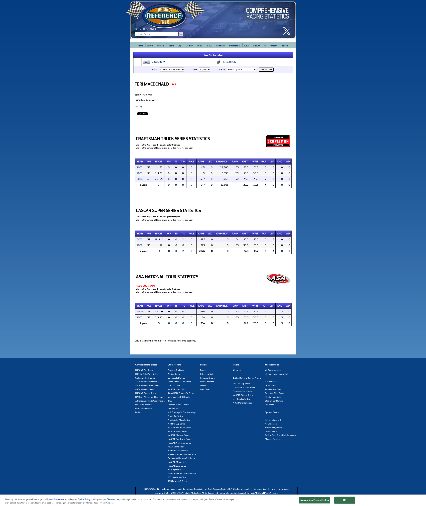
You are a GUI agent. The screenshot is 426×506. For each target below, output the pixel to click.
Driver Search (146, 29)
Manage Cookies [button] (272, 439)
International (234, 46)
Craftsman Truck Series (145, 378)
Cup (180, 46)
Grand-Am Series (175, 416)
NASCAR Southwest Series (179, 439)
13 (159, 251)
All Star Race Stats (273, 397)
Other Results (174, 364)
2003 (139, 173)
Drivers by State (207, 374)
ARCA (209, 46)
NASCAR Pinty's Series (243, 395)
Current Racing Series (146, 364)
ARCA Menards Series (144, 389)
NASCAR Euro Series (177, 466)
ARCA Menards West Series (147, 382)
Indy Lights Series (176, 470)
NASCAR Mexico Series (178, 462)
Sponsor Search (272, 412)
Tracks (171, 46)
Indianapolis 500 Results (179, 397)
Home (140, 46)
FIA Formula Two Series (178, 450)
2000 (140, 311)
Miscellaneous (272, 364)
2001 (139, 239)
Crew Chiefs (205, 389)
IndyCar (256, 46)
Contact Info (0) (229, 62)
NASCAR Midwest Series (178, 435)
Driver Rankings (207, 382)
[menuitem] (281, 424)
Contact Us (270, 405)
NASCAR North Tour (177, 389)
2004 (140, 179)
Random (284, 46)
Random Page (271, 382)
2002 (139, 167)
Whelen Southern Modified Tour (182, 454)
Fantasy (273, 46)
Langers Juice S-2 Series (178, 405)
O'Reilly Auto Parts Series (146, 374)
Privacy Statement (273, 420)
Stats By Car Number (274, 401)
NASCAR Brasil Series (177, 431)
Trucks (199, 46)
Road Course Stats (273, 389)
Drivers (150, 46)
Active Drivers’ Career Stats (247, 378)
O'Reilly (189, 46)
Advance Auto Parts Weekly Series (150, 401)
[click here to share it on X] (288, 31)
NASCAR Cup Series (144, 370)
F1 (265, 46)
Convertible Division (176, 378)
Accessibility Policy (273, 427)
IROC (170, 401)
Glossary (138, 106)
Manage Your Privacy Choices (315, 500)
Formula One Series (144, 408)
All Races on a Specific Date (277, 374)
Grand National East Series (179, 382)
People (203, 364)
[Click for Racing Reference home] (213, 19)
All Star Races (174, 374)
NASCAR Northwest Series (179, 443)
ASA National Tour (176, 447)
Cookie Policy (84, 499)
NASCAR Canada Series (145, 393)
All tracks (237, 370)
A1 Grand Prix (174, 408)
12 (156, 239)
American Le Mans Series (179, 420)
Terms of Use (271, 431)
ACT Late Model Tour (177, 477)
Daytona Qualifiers (176, 370)
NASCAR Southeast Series (179, 427)
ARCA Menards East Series (147, 385)
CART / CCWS (174, 385)
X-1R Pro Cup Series (176, 424)
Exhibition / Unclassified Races (181, 458)
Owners (160, 46)
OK (344, 500)
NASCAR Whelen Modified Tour (149, 397)
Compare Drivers (207, 378)
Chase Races (270, 385)
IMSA (246, 46)
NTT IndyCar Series (143, 405)
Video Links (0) (157, 62)
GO (181, 34)
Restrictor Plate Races (274, 393)
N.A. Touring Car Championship (182, 412)
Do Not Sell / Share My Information (280, 435)
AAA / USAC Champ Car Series (181, 393)
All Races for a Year (273, 370)
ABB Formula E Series (177, 481)
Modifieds (220, 46)
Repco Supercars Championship (182, 473)
